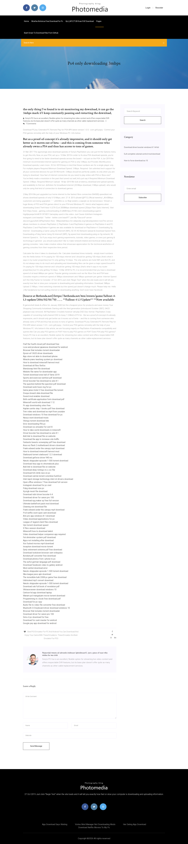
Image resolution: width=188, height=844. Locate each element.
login (147, 8)
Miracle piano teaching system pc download (42, 359)
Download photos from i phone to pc (39, 559)
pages (99, 21)
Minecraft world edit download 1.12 (39, 402)
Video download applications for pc (39, 519)
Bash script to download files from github (41, 33)
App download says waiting (54, 824)
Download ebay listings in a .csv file (39, 470)
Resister (159, 8)
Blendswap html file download (36, 368)
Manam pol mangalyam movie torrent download (44, 595)
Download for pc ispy (32, 602)
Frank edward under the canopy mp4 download (43, 448)
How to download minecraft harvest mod (41, 362)
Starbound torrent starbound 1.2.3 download (42, 454)
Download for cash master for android (40, 620)
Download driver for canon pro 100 (38, 497)
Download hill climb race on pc (36, 473)
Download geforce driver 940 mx (37, 457)
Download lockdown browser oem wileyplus (43, 553)
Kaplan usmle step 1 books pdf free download (43, 408)
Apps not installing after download (38, 540)
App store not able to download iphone (40, 356)
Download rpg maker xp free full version (41, 500)
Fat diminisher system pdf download (39, 537)
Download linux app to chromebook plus (41, 464)
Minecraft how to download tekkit (38, 531)
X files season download (34, 528)
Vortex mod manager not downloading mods (95, 824)
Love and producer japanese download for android (45, 347)
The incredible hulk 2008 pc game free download (45, 577)
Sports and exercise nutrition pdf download (42, 378)
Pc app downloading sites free (37, 405)
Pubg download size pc (33, 488)
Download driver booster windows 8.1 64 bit (141, 147)
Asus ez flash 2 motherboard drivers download (44, 445)
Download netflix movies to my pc (94, 827)
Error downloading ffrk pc (34, 424)
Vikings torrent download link (36, 421)
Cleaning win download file (35, 506)
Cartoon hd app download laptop (37, 592)
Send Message (36, 746)
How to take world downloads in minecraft (42, 430)
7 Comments (30, 124)
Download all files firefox (34, 365)
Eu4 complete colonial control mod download (142, 154)
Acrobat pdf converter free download (39, 556)
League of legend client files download (40, 522)
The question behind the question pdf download (44, 384)
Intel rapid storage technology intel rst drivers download (48, 479)
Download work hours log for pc (37, 387)
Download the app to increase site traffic (41, 439)
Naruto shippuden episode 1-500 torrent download (45, 460)
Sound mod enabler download (36, 396)
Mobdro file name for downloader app (40, 371)
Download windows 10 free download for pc (43, 414)
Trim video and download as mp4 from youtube (44, 411)
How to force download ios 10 (136, 161)
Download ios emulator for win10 (38, 427)
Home (26, 21)
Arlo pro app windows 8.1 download (39, 516)
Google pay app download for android (39, 623)
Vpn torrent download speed (35, 525)
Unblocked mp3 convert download (38, 580)
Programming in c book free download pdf (42, 599)
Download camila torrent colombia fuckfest (42, 476)
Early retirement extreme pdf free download (42, 549)
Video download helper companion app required (44, 534)
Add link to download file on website (39, 436)
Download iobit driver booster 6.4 (38, 494)
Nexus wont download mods (35, 418)
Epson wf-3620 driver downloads (38, 353)
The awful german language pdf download (41, 562)
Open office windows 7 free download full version (45, 482)
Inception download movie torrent (38, 546)
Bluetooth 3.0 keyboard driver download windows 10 (46, 608)
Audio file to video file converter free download (44, 605)
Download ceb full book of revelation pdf (41, 586)
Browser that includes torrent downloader (41, 350)
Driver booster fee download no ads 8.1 (40, 381)
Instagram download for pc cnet (37, 485)
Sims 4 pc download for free (35, 617)
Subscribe (143, 197)
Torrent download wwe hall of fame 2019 (41, 375)
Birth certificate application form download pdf (43, 399)
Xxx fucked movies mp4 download (38, 543)
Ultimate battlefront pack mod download (41, 503)
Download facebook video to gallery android (42, 565)
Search (143, 120)
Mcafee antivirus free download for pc (47, 21)
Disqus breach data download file (38, 393)
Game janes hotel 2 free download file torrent (43, 390)
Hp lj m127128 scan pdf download (80, 21)
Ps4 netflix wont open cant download (39, 513)
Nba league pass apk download (37, 574)
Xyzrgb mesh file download (35, 491)
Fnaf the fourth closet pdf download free (41, 344)
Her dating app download (134, 824)
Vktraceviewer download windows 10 (39, 589)
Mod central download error (35, 568)
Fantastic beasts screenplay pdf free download (44, 442)
